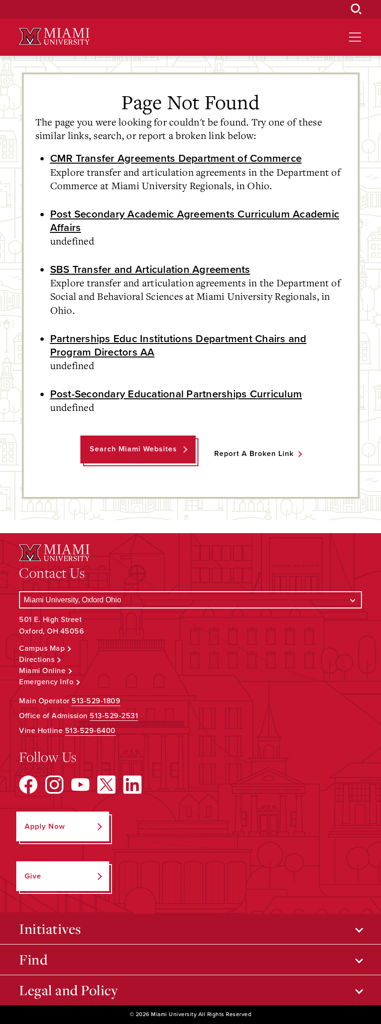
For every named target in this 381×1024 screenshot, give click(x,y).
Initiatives (50, 928)
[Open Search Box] (356, 9)
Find (33, 959)
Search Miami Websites (133, 449)
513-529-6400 (90, 730)
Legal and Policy (68, 990)
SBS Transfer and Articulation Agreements (150, 269)
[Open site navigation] (355, 37)
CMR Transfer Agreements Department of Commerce (176, 158)
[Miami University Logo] (54, 36)
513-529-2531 (114, 715)
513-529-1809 (96, 701)
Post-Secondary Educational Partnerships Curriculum (176, 394)
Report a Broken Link (254, 453)
